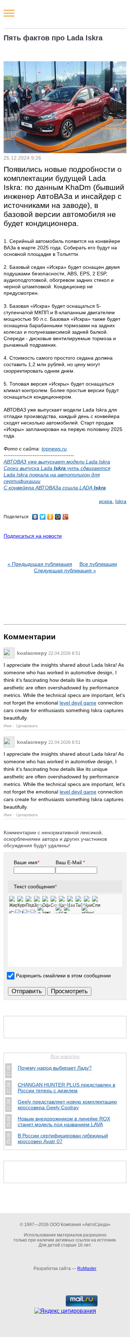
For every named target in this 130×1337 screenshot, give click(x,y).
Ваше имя (26, 862)
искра (105, 501)
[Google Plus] (65, 516)
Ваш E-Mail (70, 862)
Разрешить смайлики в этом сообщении (63, 975)
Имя (8, 726)
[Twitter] (43, 516)
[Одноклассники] (50, 516)
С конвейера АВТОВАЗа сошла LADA (55, 487)
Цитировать (27, 726)
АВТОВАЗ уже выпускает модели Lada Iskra (57, 462)
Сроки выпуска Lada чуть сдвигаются (57, 468)
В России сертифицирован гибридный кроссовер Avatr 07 (63, 1138)
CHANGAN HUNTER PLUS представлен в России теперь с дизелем (66, 1087)
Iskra (120, 501)
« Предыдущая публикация (40, 564)
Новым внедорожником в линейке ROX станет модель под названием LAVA (64, 1121)
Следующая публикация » (65, 570)
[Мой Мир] (58, 516)
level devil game (78, 703)
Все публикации (98, 564)
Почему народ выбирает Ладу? (55, 1068)
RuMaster (86, 1268)
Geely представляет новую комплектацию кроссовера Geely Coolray (67, 1104)
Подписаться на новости (33, 536)
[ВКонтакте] (35, 516)
